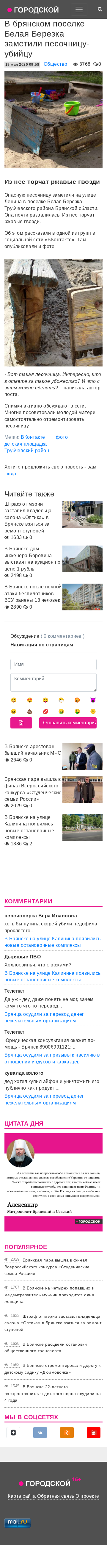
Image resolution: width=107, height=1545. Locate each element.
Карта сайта (22, 1496)
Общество (55, 64)
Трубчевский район (26, 450)
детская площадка (25, 443)
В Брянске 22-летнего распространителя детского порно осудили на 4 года (52, 1393)
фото (62, 437)
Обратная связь (55, 1496)
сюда (10, 473)
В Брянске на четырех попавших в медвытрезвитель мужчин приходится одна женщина (49, 1295)
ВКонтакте (33, 437)
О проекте (87, 1496)
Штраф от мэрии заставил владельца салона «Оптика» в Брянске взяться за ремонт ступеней (53, 1323)
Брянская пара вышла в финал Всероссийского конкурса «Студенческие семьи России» (47, 1267)
